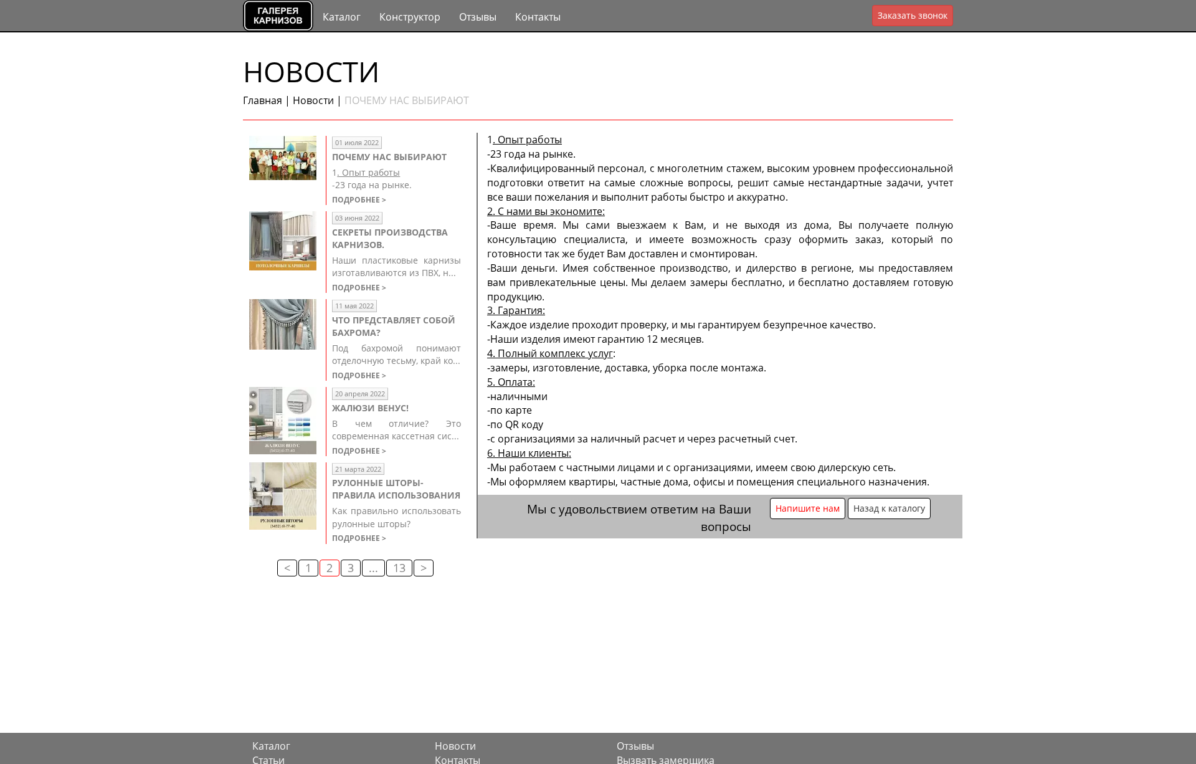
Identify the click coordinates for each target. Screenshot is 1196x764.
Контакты (538, 17)
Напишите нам (808, 508)
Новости (313, 100)
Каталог (342, 17)
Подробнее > (359, 199)
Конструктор (409, 17)
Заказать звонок (912, 15)
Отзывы (477, 17)
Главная (262, 100)
